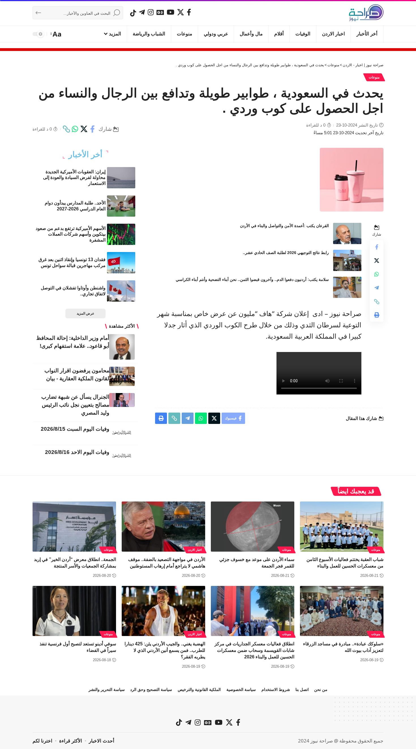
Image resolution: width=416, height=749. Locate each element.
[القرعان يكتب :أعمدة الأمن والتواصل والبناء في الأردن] (347, 233)
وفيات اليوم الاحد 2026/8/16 (77, 452)
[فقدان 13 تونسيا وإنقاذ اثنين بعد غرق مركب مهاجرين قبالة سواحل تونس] (121, 262)
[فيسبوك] (188, 12)
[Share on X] (84, 129)
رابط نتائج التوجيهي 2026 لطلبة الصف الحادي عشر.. (286, 252)
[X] (180, 12)
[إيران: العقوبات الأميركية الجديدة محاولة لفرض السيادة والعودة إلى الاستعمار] (121, 177)
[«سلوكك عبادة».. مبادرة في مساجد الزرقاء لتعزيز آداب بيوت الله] (341, 611)
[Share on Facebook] (93, 129)
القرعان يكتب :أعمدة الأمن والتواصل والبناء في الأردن (284, 225)
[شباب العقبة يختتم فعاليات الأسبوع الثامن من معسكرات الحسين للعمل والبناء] (341, 527)
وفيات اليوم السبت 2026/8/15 (75, 429)
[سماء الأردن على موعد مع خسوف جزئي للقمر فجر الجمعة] (252, 527)
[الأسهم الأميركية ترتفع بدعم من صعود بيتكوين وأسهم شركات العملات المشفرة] (121, 234)
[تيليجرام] (142, 12)
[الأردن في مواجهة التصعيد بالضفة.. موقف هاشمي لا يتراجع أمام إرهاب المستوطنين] (163, 527)
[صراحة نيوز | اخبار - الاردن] (366, 12)
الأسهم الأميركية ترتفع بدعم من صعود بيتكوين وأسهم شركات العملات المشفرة (71, 234)
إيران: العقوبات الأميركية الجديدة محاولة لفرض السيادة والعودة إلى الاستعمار (74, 177)
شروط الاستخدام (275, 689)
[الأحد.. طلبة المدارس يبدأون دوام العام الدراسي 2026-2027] (121, 206)
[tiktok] (133, 13)
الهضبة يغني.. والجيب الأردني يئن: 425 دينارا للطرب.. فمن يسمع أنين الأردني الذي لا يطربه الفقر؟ (165, 650)
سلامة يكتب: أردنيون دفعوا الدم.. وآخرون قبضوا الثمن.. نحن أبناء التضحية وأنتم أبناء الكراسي (252, 279)
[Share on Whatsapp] (75, 129)
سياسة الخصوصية (241, 689)
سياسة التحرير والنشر (107, 689)
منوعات (374, 77)
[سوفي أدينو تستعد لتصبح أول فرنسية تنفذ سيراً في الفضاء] (74, 611)
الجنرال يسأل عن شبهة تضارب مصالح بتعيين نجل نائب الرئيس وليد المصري (75, 405)
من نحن (320, 689)
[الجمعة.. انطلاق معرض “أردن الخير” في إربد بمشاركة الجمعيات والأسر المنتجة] (74, 527)
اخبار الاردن (195, 549)
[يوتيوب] (170, 12)
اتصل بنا (302, 689)
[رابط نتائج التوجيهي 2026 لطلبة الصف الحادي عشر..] (347, 260)
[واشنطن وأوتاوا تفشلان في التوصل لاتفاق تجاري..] (121, 291)
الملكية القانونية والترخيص (199, 689)
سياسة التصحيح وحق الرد (151, 689)
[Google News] (160, 12)
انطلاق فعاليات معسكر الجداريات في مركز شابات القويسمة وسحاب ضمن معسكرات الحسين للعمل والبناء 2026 (254, 650)
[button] (56, 34)
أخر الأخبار (85, 155)
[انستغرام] (150, 12)
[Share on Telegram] (376, 288)
